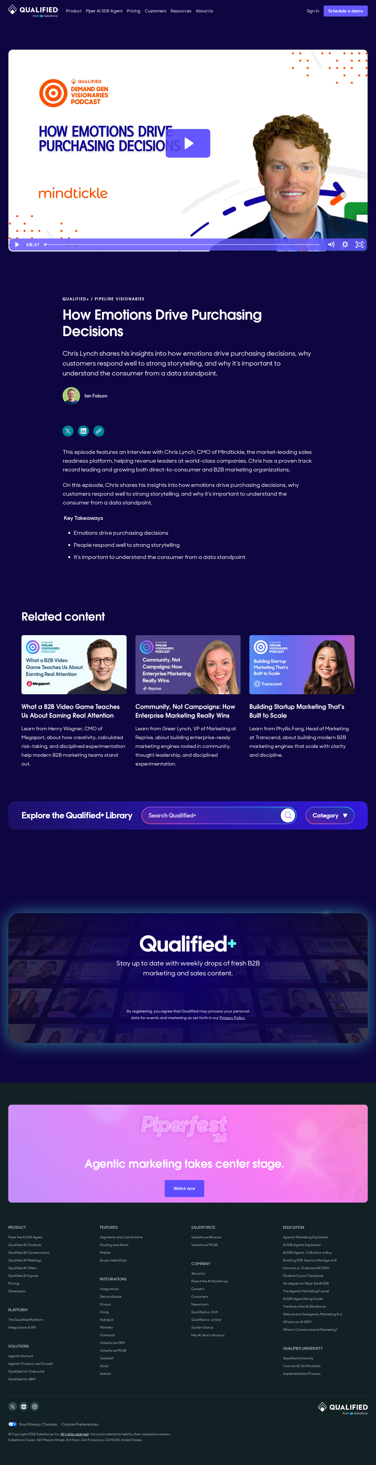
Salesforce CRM (112, 1343)
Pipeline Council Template (303, 1276)
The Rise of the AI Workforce (304, 1306)
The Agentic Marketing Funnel (306, 1291)
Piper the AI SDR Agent (25, 1237)
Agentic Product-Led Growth (30, 1364)
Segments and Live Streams (121, 1237)
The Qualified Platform (25, 1320)
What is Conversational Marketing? (310, 1329)
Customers (199, 1296)
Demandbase (110, 1296)
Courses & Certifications (302, 1366)
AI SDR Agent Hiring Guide (303, 1299)
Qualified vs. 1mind (206, 1320)
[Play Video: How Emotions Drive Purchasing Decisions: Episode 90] (188, 143)
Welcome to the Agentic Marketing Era (312, 1314)
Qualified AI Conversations (29, 1252)
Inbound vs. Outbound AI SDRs (306, 1268)
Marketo (106, 1327)
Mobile (105, 1252)
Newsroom (199, 1304)
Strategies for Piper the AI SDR (306, 1283)
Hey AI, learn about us (208, 1335)
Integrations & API (22, 1327)
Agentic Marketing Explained (305, 1237)
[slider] (182, 244)
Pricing (13, 1283)
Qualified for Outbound (26, 1371)
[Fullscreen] (359, 244)
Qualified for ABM (22, 1379)
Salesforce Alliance (206, 1237)
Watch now (184, 1188)
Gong (104, 1312)
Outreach (107, 1335)
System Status (202, 1327)
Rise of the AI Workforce (209, 1281)
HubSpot (106, 1320)
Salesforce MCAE (113, 1350)
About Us (198, 1273)
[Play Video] (16, 244)
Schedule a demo (345, 11)
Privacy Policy (232, 1017)
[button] (73, 11)
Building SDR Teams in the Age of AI (310, 1260)
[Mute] (331, 244)
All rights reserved (75, 1434)
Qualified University (298, 1358)
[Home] (33, 11)
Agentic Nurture (20, 1356)
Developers (17, 1291)
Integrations (109, 1289)
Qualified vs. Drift (204, 1312)
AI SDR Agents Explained (302, 1245)
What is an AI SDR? (297, 1322)
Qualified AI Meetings (24, 1260)
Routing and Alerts (114, 1245)
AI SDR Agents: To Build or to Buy (307, 1252)
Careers (197, 1289)
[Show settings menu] (345, 244)
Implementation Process (302, 1373)
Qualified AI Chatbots (25, 1245)
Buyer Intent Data (113, 1260)
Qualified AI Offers (22, 1268)
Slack (104, 1366)
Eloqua (105, 1304)
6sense (105, 1373)
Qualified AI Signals (23, 1276)
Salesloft (106, 1358)
